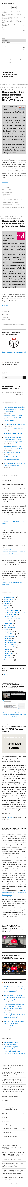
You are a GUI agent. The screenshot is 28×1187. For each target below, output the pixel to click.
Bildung (7, 638)
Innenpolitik (6, 194)
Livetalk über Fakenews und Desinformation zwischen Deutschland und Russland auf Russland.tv (13, 51)
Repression (8, 653)
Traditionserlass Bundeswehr (12, 209)
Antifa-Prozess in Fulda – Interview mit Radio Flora (10, 65)
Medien (7, 651)
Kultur (7, 649)
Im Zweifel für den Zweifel (12, 452)
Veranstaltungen (5, 40)
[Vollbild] (24, 946)
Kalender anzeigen (20, 394)
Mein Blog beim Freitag (13, 982)
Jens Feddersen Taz (19, 205)
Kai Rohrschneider (19, 322)
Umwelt (7, 658)
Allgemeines (9, 632)
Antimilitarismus (7, 191)
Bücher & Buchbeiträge (6, 42)
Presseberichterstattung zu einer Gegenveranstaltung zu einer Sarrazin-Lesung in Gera (13, 59)
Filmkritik (7, 603)
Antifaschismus (7, 189)
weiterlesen (5, 181)
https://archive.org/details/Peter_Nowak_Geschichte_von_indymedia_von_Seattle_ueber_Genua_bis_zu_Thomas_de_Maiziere (14, 714)
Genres (3, 36)
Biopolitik (7, 601)
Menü (14, 7)
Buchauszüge (9, 616)
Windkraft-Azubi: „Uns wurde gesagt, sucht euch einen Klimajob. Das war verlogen (14, 418)
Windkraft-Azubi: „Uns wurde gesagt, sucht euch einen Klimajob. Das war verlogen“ (14, 998)
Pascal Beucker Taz (12, 207)
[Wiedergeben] (4, 946)
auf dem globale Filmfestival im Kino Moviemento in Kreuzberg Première (14, 892)
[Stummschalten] (21, 946)
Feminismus (9, 640)
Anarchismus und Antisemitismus (14, 424)
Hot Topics (7, 674)
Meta (3, 48)
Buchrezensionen (7, 192)
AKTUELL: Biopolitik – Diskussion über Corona (10, 31)
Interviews (8, 623)
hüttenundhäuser (10, 642)
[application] (14, 941)
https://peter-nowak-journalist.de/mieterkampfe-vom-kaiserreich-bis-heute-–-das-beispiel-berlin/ (13, 552)
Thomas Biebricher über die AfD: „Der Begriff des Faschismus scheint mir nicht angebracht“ (14, 440)
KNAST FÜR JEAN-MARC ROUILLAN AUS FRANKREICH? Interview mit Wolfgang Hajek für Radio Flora (13, 54)
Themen (6, 629)
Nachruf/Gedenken (10, 627)
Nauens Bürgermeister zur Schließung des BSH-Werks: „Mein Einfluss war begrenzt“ (14, 1015)
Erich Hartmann (13, 322)
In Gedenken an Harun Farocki (11, 1159)
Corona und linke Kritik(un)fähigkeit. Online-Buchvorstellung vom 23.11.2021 (13, 15)
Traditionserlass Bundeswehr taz (19, 324)
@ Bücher (8, 608)
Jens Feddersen (13, 205)
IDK (12, 204)
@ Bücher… (4, 38)
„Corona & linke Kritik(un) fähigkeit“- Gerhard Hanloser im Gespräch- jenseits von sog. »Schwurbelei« (13, 18)
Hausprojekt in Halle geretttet (13, 433)
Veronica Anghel (9, 660)
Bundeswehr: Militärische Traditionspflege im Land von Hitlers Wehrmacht (13, 96)
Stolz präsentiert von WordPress (18, 1184)
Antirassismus (6, 314)
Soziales (7, 655)
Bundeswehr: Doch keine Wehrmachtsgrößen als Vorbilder (13, 224)
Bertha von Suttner (8, 199)
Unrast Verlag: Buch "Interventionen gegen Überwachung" (11, 1047)
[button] (3, 394)
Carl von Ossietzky (16, 199)
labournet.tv (10, 817)
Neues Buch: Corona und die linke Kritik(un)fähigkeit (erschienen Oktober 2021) (13, 12)
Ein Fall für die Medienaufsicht (13, 429)
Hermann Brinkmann (6, 202)
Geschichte (6, 317)
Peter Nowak (8, 3)
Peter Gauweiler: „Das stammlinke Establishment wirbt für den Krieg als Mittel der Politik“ (14, 409)
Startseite (3, 27)
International (6, 195)
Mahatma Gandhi (5, 207)
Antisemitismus (7, 316)
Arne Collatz (7, 322)
